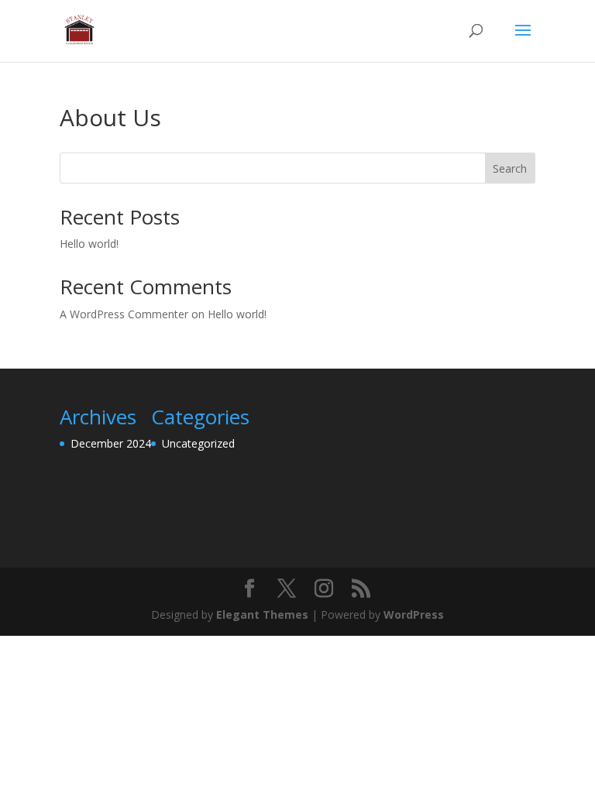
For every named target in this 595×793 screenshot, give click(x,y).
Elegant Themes (262, 614)
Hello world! (89, 243)
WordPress (413, 614)
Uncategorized (198, 443)
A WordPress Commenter (124, 314)
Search (510, 168)
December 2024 (111, 443)
